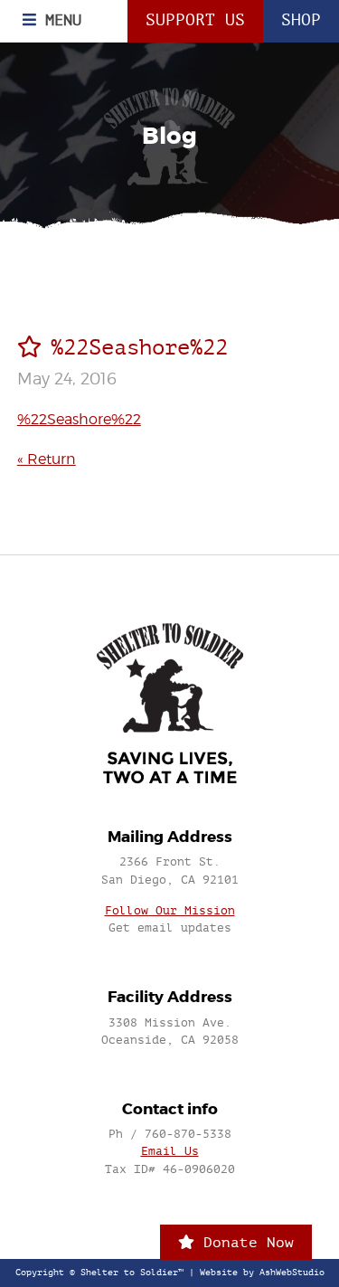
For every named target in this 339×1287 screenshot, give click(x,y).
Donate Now (244, 1242)
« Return (46, 459)
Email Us (170, 1151)
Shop (301, 20)
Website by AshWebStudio (262, 1272)
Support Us (195, 20)
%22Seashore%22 (79, 419)
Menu (58, 20)
